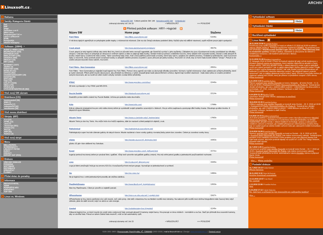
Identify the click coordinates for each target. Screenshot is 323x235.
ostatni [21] (9, 128)
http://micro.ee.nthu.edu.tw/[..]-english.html (142, 195)
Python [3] (8, 134)
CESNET (300, 48)
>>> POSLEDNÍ (203, 23)
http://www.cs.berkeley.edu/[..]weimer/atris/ (142, 118)
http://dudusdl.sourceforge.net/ (137, 93)
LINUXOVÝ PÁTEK (12, 149)
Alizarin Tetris (75, 118)
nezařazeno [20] (11, 108)
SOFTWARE (9, 166)
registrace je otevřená (285, 97)
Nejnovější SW (127, 21)
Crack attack (74, 48)
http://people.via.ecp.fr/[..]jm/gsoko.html (141, 140)
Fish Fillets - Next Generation (82, 67)
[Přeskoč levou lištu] (31, 8)
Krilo (71, 104)
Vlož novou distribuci (15, 112)
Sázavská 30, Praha (272, 135)
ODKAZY (8, 153)
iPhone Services (256, 170)
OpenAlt (273, 46)
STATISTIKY (9, 190)
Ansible (300, 153)
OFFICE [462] (9, 73)
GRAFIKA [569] (10, 58)
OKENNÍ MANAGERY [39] (15, 75)
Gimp (6, 28)
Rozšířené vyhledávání (264, 35)
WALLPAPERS (10, 145)
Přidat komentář (256, 77)
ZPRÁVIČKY (9, 170)
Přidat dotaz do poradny (17, 176)
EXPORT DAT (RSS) (12, 155)
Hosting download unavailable (262, 175)
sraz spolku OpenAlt (276, 149)
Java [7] (7, 124)
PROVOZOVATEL (11, 184)
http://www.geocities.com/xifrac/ (138, 82)
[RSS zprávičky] (268, 40)
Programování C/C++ (13, 34)
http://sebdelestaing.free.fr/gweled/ (139, 208)
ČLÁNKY (7, 172)
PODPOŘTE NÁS (11, 188)
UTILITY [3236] (10, 83)
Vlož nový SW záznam (16, 93)
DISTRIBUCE (9, 168)
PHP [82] (8, 132)
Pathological (74, 129)
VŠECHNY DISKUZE (12, 162)
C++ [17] (7, 120)
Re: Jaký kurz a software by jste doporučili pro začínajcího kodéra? (279, 192)
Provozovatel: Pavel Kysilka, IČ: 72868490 (134, 232)
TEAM (6, 186)
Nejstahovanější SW (164, 21)
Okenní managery (11, 43)
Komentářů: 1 (255, 56)
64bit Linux (9, 32)
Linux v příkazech (11, 36)
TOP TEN (8, 192)
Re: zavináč (254, 181)
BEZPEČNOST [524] (12, 52)
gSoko (72, 140)
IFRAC (72, 82)
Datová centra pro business (269, 63)
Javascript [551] (11, 126)
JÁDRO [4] (8, 67)
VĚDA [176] (9, 85)
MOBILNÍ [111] (10, 71)
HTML (6, 39)
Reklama (8, 17)
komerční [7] (9, 104)
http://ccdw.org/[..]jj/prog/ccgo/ (137, 162)
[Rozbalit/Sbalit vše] (24, 46)
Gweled (72, 208)
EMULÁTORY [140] (12, 56)
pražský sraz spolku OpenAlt (269, 83)
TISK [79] (8, 81)
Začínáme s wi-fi (11, 30)
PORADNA (8, 164)
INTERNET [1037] (11, 65)
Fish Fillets (74, 37)
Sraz (251, 186)
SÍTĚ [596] (8, 79)
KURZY (7, 151)
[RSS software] (181, 28)
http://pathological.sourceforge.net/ (139, 129)
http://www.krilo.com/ (133, 104)
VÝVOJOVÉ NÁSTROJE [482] (16, 89)
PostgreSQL (9, 41)
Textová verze (215, 232)
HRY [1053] (8, 62)
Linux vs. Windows (14, 196)
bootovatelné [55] (12, 100)
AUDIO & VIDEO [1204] (14, 50)
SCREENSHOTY (11, 147)
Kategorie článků (21, 21)
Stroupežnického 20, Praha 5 (294, 85)
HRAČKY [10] (9, 60)
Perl (5, 24)
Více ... (252, 195)
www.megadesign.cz (198, 232)
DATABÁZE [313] (11, 54)
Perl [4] (7, 130)
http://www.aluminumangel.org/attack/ (140, 48)
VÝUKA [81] (9, 87)
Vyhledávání (180, 21)
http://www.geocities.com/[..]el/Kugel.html (141, 151)
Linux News (258, 40)
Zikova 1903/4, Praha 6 (259, 48)
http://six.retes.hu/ (132, 173)
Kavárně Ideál (257, 135)
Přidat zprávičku (265, 161)
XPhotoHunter (75, 195)
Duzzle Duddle (75, 93)
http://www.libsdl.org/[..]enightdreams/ (140, 184)
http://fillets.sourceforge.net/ (136, 37)
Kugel (71, 151)
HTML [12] (8, 122)
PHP (5, 26)
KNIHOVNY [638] (11, 69)
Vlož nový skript (12, 137)
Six (70, 173)
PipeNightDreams (77, 184)
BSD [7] (7, 102)
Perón (278, 85)
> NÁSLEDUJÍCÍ (171, 23)
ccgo (71, 162)
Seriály (8, 21)
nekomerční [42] (11, 106)
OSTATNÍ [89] (9, 77)
